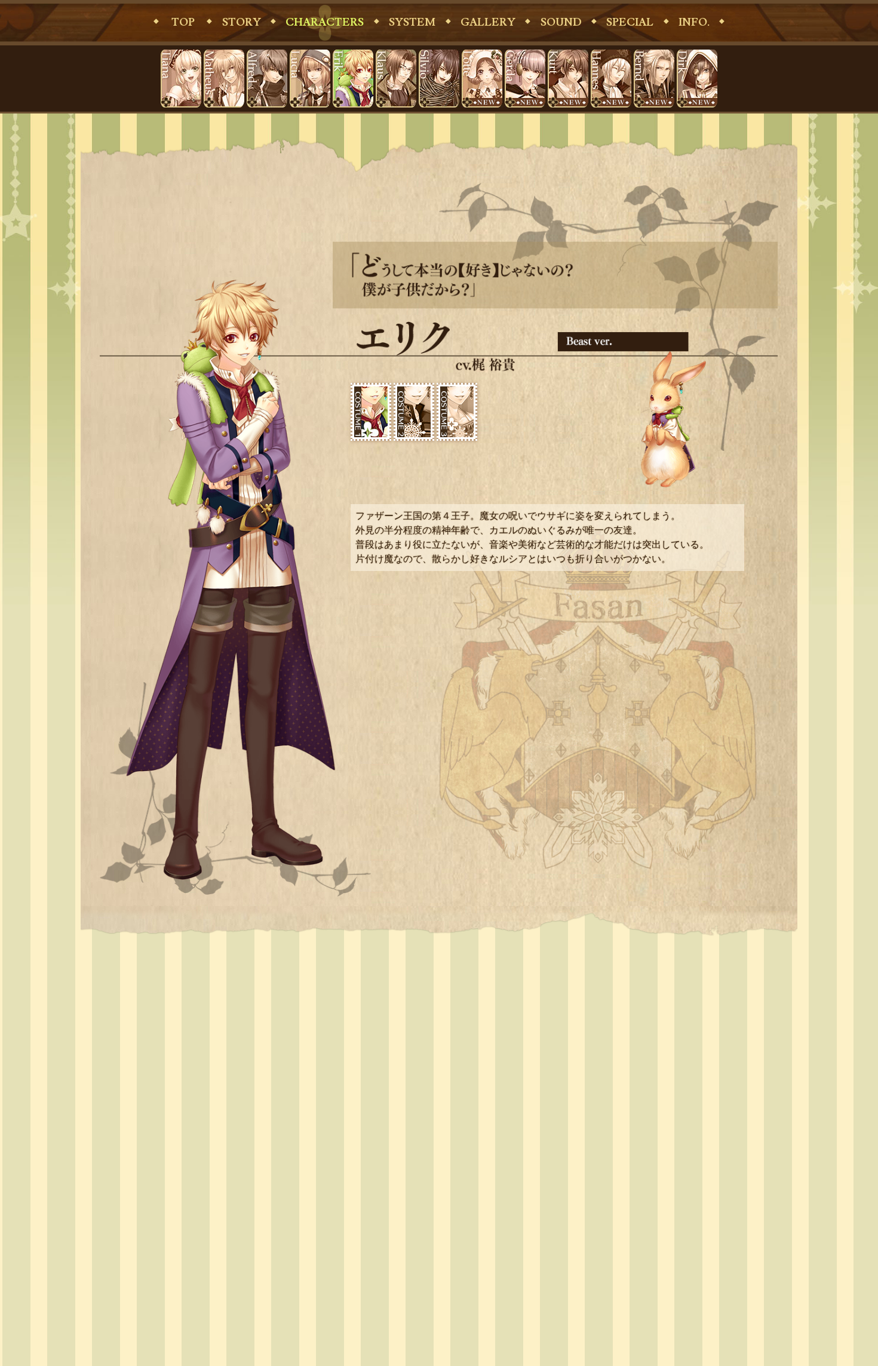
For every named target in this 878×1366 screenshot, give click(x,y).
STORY (241, 22)
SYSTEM (412, 22)
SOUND (561, 22)
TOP (183, 22)
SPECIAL (629, 22)
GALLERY (488, 22)
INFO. (694, 22)
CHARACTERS (324, 22)
